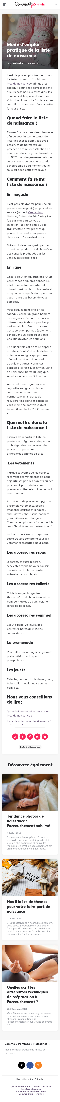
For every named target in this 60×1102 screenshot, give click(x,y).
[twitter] (21, 1065)
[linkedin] (37, 736)
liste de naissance (18, 83)
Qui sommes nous (20, 1086)
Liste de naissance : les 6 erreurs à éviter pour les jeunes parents (29, 723)
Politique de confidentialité (31, 1091)
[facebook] (23, 736)
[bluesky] (45, 736)
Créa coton (35, 212)
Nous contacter (43, 1086)
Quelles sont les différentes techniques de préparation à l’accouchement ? (27, 994)
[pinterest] (30, 736)
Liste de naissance (30, 747)
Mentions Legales (31, 1089)
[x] (15, 736)
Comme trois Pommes (31, 1093)
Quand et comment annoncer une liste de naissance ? (29, 713)
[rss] (38, 1065)
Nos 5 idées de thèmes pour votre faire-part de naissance (28, 906)
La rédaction (16, 63)
